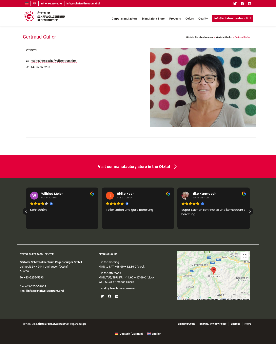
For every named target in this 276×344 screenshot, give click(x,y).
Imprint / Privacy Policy (212, 323)
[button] (250, 211)
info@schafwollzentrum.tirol (83, 3)
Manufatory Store (153, 18)
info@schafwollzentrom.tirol (232, 18)
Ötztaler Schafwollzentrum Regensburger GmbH (51, 262)
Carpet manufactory (124, 18)
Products (175, 18)
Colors (189, 18)
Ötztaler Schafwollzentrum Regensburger (62, 323)
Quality (203, 18)
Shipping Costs (186, 323)
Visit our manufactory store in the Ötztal (134, 166)
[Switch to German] (27, 3)
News (247, 323)
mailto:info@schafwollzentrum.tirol (54, 60)
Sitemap (235, 323)
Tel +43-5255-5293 (51, 3)
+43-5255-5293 (34, 277)
